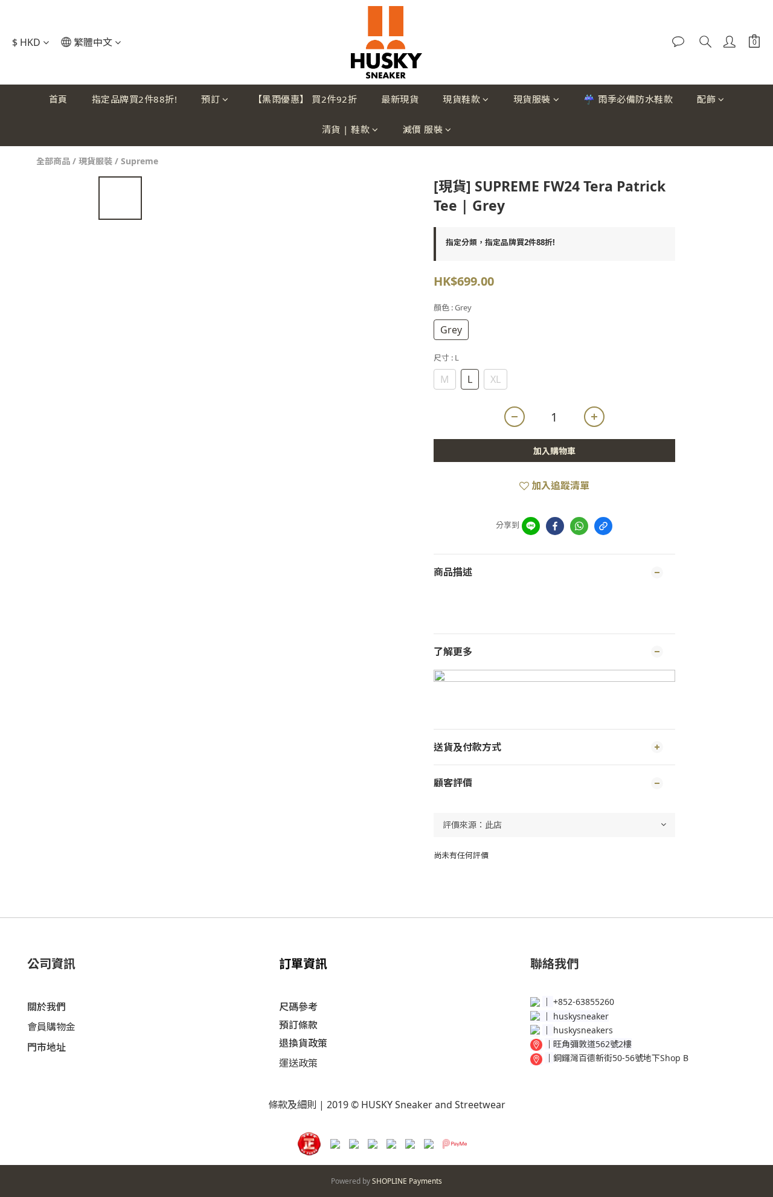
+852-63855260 (583, 1001)
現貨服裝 (532, 99)
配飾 (706, 99)
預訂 (210, 99)
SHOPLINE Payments (407, 1181)
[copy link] (603, 526)
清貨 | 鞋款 (346, 129)
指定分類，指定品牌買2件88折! (500, 242)
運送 (288, 1063)
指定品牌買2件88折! (135, 99)
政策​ (308, 1063)
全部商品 (53, 161)
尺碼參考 (298, 1006)
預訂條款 (298, 1025)
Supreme (139, 161)
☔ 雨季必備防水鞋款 (628, 99)
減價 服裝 (423, 129)
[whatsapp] (579, 526)
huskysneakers (583, 1030)
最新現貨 (400, 99)
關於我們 (46, 1006)
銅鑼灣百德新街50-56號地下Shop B (620, 1058)
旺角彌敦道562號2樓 (592, 1044)
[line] (531, 526)
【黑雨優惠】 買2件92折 (305, 99)
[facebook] (555, 526)
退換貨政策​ (303, 1043)
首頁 (58, 99)
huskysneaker (581, 1016)
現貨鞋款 (461, 99)
